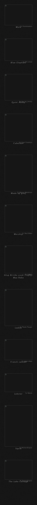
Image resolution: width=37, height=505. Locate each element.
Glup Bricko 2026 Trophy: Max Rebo (18, 276)
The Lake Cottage (18, 481)
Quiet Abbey (18, 102)
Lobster (18, 393)
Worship (18, 234)
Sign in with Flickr (28, 2)
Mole (18, 27)
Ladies (18, 327)
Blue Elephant (18, 62)
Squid (18, 448)
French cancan (18, 362)
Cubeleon (18, 143)
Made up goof (18, 193)
